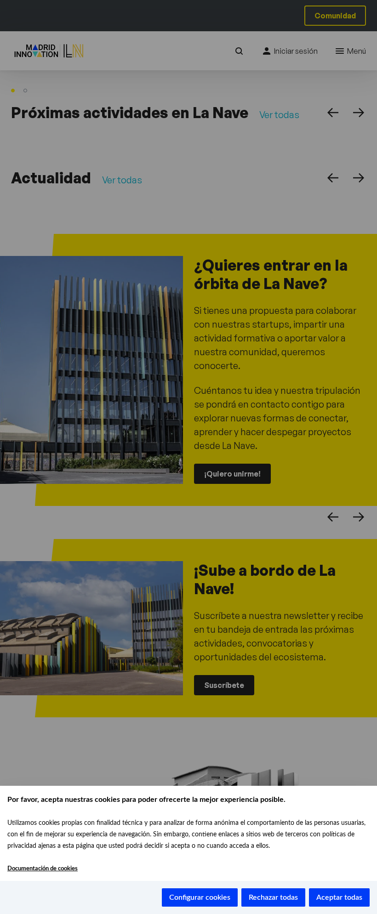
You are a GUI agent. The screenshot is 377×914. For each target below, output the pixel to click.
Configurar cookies (199, 897)
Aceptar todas (339, 897)
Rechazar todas (273, 897)
